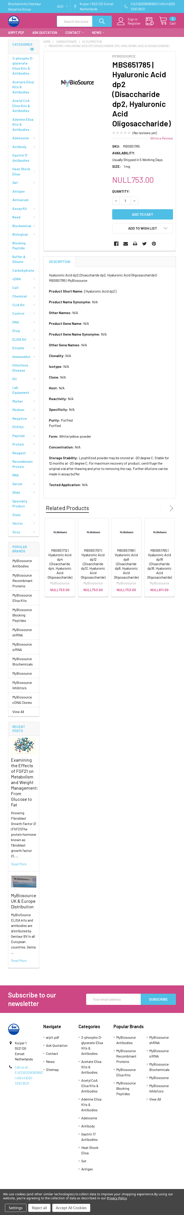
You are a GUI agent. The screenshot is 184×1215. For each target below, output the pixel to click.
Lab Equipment (20, 390)
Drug (16, 331)
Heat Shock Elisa (21, 171)
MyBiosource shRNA (22, 632)
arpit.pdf (16, 32)
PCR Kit (18, 427)
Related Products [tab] (67, 507)
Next (170, 508)
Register (134, 23)
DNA (15, 322)
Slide (16, 492)
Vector (17, 523)
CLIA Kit (18, 305)
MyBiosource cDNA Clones (22, 699)
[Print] (135, 244)
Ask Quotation (44, 32)
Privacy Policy (116, 1198)
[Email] (126, 244)
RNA (15, 475)
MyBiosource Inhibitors (22, 685)
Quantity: (121, 191)
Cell (15, 288)
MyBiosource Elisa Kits (22, 598)
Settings (16, 1207)
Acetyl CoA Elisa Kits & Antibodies (21, 106)
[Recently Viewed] (152, 21)
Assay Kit (19, 209)
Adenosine (20, 138)
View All (18, 711)
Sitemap (52, 1069)
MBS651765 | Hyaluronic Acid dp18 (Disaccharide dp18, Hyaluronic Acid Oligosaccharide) (159, 563)
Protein (18, 444)
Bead (16, 217)
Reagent (19, 453)
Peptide (18, 436)
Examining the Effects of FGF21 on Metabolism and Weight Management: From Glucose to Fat (24, 782)
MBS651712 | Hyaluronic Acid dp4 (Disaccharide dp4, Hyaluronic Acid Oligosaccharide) (60, 563)
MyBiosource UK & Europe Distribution (23, 901)
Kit (14, 379)
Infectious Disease (20, 367)
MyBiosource (22, 673)
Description (59, 262)
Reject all (39, 1207)
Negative (19, 418)
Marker (17, 401)
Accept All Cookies (71, 1207)
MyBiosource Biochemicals (22, 661)
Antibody (19, 147)
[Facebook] (116, 244)
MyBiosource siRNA (22, 647)
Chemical (19, 296)
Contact (73, 32)
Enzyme (18, 348)
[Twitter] (144, 244)
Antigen (18, 191)
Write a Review (161, 138)
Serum (17, 484)
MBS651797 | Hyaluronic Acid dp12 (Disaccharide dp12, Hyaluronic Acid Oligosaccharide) (93, 563)
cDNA (16, 279)
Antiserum (20, 200)
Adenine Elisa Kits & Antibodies (22, 124)
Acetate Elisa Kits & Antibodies (23, 87)
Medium (18, 410)
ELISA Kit (19, 339)
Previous (162, 508)
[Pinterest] (154, 244)
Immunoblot (21, 357)
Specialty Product (19, 503)
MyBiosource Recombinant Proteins (22, 580)
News (96, 32)
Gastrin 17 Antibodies (20, 157)
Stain (16, 515)
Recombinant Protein (22, 464)
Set (15, 183)
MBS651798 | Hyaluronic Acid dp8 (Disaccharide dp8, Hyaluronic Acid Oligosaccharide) (126, 563)
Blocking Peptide (19, 245)
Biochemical (21, 226)
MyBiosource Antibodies (22, 563)
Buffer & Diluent (19, 259)
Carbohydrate (23, 270)
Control (18, 313)
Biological (20, 234)
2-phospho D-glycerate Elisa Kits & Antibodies (23, 65)
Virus (16, 532)
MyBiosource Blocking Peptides (22, 615)
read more (19, 864)
